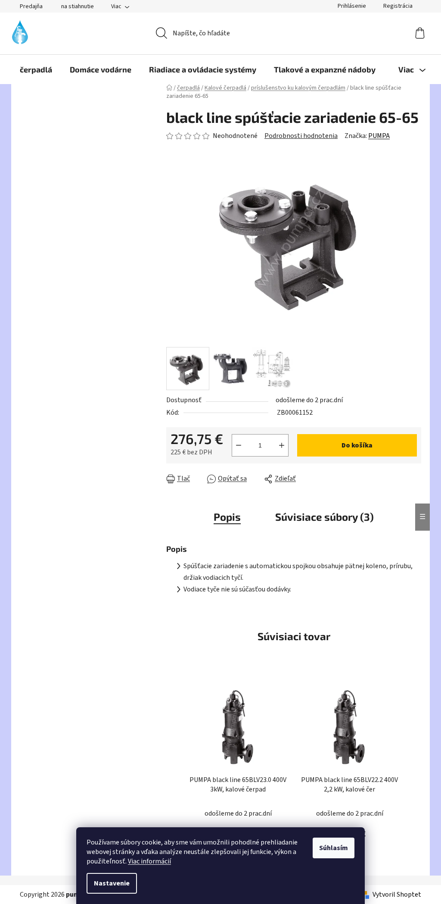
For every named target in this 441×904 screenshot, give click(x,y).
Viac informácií (149, 861)
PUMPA (379, 136)
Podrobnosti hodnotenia (301, 136)
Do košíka (357, 445)
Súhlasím (333, 848)
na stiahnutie (77, 6)
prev (173, 768)
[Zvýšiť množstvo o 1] (281, 445)
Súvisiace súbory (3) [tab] (324, 516)
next (414, 768)
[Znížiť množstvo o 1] (238, 445)
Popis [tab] (227, 516)
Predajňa (31, 6)
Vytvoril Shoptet (397, 894)
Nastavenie (112, 883)
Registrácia (398, 6)
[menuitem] (36, 69)
